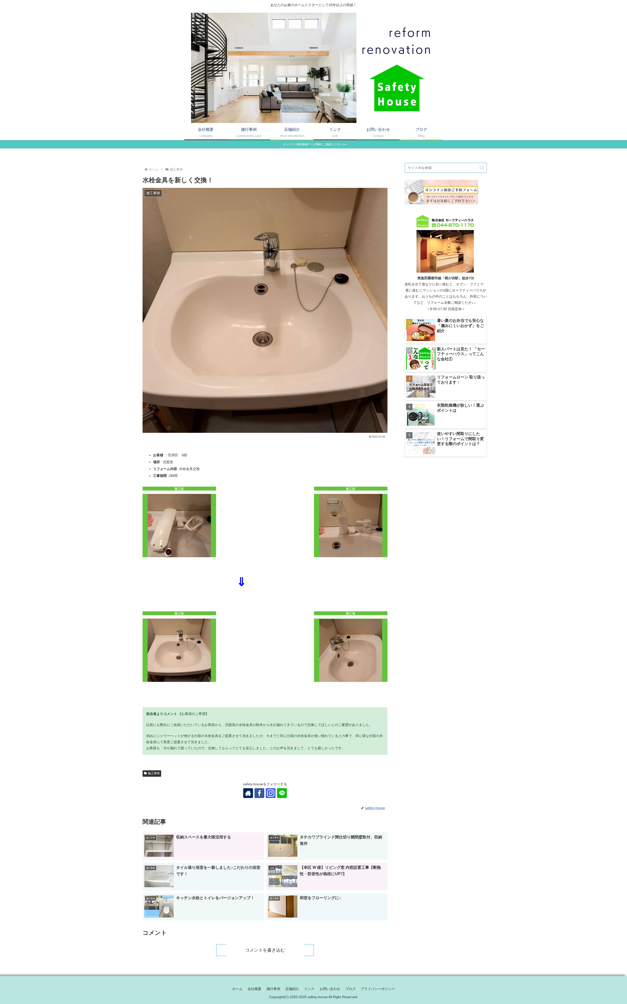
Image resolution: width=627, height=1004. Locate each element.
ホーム (237, 989)
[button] (482, 167)
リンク (309, 989)
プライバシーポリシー (378, 989)
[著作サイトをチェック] (248, 793)
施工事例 (154, 773)
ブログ (350, 989)
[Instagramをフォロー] (271, 793)
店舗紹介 (292, 989)
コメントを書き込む (265, 950)
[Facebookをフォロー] (259, 793)
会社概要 (254, 989)
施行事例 (273, 989)
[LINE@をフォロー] (282, 793)
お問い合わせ (330, 989)
